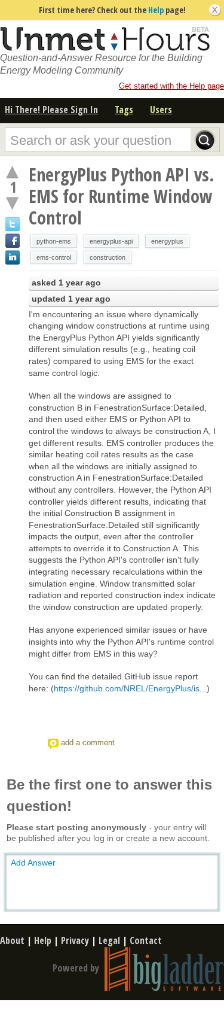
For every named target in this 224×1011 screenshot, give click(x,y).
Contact (146, 940)
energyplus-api (111, 241)
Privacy (75, 940)
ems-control (53, 257)
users (161, 109)
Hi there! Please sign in (51, 109)
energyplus (167, 241)
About (12, 940)
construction (107, 257)
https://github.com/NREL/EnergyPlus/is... (130, 688)
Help (156, 10)
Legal (109, 940)
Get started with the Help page (171, 85)
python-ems (53, 241)
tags (124, 109)
